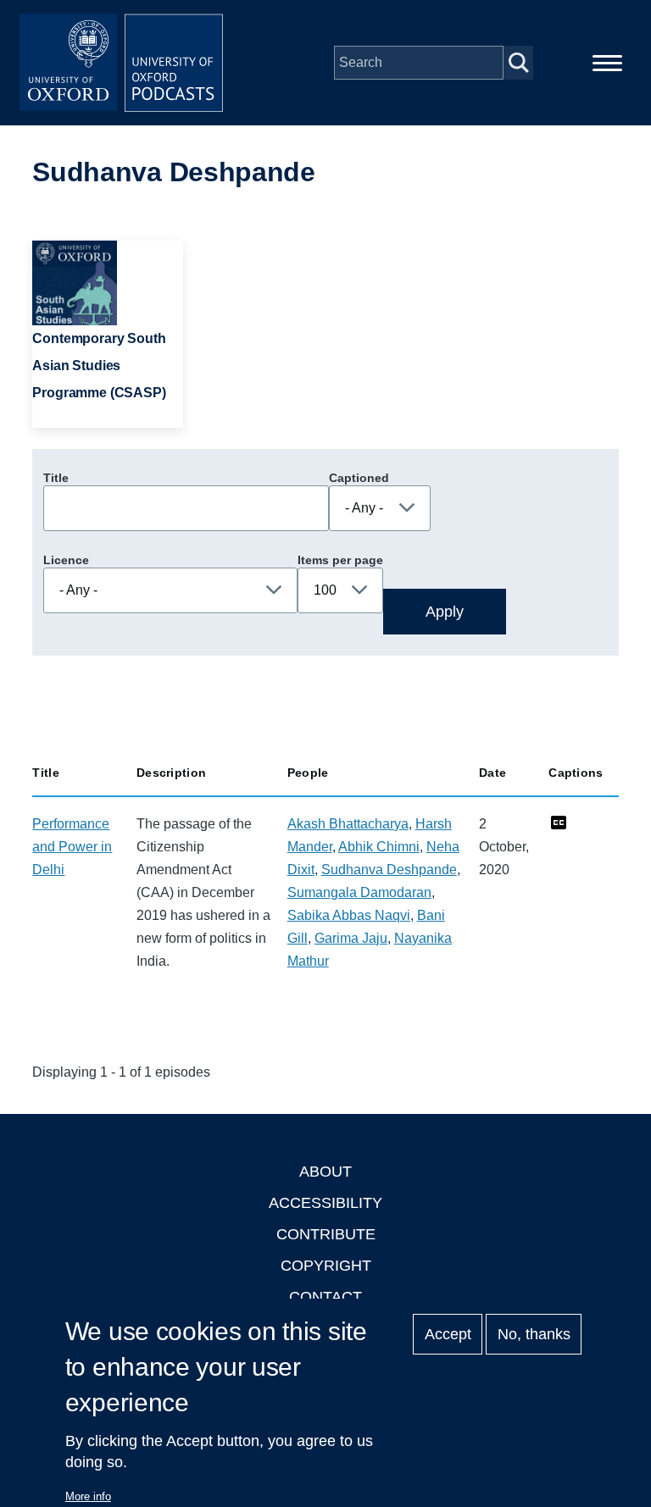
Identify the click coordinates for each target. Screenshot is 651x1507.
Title (56, 478)
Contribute (326, 1234)
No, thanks (534, 1334)
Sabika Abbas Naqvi (348, 915)
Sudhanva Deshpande (389, 869)
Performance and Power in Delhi (72, 847)
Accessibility (325, 1202)
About (325, 1171)
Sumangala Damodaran (359, 892)
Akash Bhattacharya (348, 824)
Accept (448, 1334)
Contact (325, 1296)
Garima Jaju (350, 938)
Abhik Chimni (379, 846)
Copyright (326, 1265)
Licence (66, 560)
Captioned (359, 478)
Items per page (340, 560)
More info (88, 1496)
